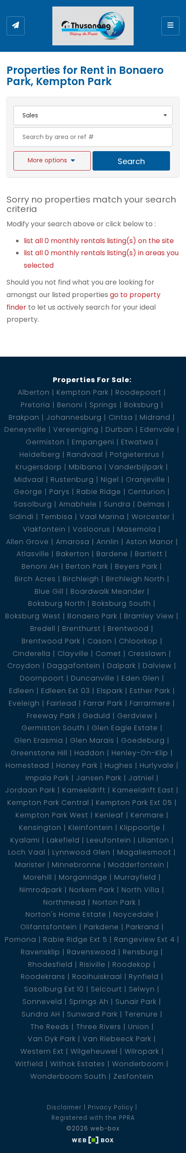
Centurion (146, 492)
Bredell (42, 629)
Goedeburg (143, 740)
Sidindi (21, 517)
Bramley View (149, 616)
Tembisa (57, 517)
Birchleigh (81, 579)
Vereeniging (76, 429)
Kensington (40, 828)
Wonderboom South (68, 1076)
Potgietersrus (135, 454)
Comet (108, 654)
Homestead (27, 765)
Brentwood (128, 629)
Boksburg (141, 405)
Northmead (64, 902)
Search (131, 161)
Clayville (73, 654)
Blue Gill (49, 591)
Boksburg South (121, 603)
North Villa (141, 890)
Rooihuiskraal (97, 977)
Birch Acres (35, 579)
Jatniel (141, 778)
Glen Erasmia (38, 740)
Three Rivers (98, 1027)
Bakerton (73, 554)
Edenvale (157, 429)
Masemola (136, 529)
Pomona (20, 939)
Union (138, 1027)
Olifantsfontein (48, 927)
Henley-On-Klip (140, 753)
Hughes (119, 765)
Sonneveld (42, 1002)
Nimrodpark (40, 890)
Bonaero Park (92, 616)
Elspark (110, 691)
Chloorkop (138, 641)
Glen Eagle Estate (125, 728)
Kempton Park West (52, 815)
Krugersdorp (39, 467)
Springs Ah (89, 1002)
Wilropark (142, 1051)
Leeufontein (109, 840)
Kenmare (147, 815)
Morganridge (83, 877)
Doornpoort (42, 678)
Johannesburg (74, 417)
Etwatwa (137, 442)
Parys (59, 492)
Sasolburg (33, 504)
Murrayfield (135, 877)
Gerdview (135, 716)
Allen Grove (27, 542)
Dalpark (121, 666)
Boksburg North (56, 603)
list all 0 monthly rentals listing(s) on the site (99, 241)
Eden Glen (141, 678)
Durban (119, 429)
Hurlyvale (157, 765)
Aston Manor (149, 542)
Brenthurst (81, 629)
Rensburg (140, 952)
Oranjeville (145, 480)
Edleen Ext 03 (65, 691)
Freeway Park (51, 716)
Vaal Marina (102, 517)
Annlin (107, 542)
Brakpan (24, 417)
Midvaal (29, 480)
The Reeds (49, 1027)
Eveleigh (24, 703)
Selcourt (106, 989)
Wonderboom (138, 1064)
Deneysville (25, 429)
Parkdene (101, 927)
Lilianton (153, 840)
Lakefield (63, 840)
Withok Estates (77, 1064)
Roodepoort (138, 392)
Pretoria (35, 405)
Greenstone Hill (39, 753)
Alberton (34, 392)
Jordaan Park (30, 790)
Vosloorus (91, 529)
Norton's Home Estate (66, 914)
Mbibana (85, 467)
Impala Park (47, 778)
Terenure (141, 1014)
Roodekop (131, 964)
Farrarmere (150, 703)
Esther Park (150, 691)
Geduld (96, 716)
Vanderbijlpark (136, 467)
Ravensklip (40, 952)
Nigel (110, 480)
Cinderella (32, 654)
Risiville (93, 964)
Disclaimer (64, 1107)
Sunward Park (92, 1014)
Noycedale (133, 914)
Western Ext (42, 1051)
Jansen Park (99, 778)
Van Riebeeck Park (117, 1039)
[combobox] (93, 115)
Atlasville (32, 554)
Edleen (21, 691)
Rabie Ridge (99, 492)
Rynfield (144, 977)
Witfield (29, 1064)
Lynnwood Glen (81, 852)
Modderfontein (136, 865)
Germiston (45, 442)
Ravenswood (91, 952)
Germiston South (53, 728)
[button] (52, 161)
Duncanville (93, 678)
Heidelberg (39, 454)
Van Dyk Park (52, 1039)
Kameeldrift (84, 790)
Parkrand (142, 927)
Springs (103, 405)
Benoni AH (40, 566)
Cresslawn (147, 654)
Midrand (155, 417)
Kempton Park (83, 392)
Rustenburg (72, 480)
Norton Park (114, 902)
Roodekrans (43, 977)
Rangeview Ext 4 (144, 939)
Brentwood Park (51, 641)
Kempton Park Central (48, 803)
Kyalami (25, 840)
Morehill (37, 877)
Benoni (70, 405)
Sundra (117, 504)
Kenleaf (109, 815)
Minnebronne (76, 865)
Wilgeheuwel (94, 1051)
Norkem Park (92, 890)
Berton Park (87, 566)
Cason (99, 641)
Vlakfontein (44, 529)
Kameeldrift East (143, 790)
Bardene (112, 554)
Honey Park (77, 765)
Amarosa (73, 542)
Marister (30, 865)
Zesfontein (133, 1076)
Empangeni (93, 442)
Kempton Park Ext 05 (134, 803)
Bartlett (149, 554)
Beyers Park (136, 566)
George (28, 492)
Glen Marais (92, 740)
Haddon (89, 753)
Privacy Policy (110, 1107)
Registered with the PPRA (93, 1118)
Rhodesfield (50, 964)
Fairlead (62, 703)
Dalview (157, 666)
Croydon (23, 666)
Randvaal (85, 454)
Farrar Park (103, 703)
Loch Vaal (26, 852)
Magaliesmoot (144, 852)
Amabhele (78, 504)
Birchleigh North (135, 579)
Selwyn (142, 989)
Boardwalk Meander (108, 591)
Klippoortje (140, 828)
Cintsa (121, 417)
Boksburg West (33, 616)
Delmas (151, 504)
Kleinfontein (90, 828)
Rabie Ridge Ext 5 (75, 939)
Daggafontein (73, 666)
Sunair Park (136, 1002)
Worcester (150, 517)
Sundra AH (41, 1014)
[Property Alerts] (15, 25)
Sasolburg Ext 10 (54, 989)
